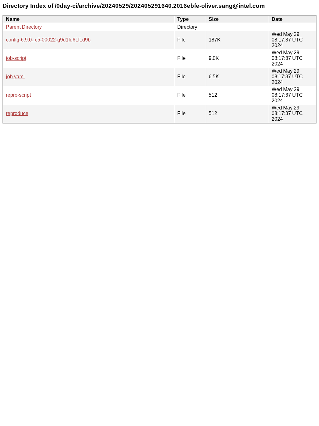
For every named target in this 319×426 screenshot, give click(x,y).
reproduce (17, 113)
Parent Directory (24, 27)
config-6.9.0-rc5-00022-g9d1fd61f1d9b (48, 39)
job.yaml (15, 76)
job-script (16, 58)
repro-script (18, 95)
